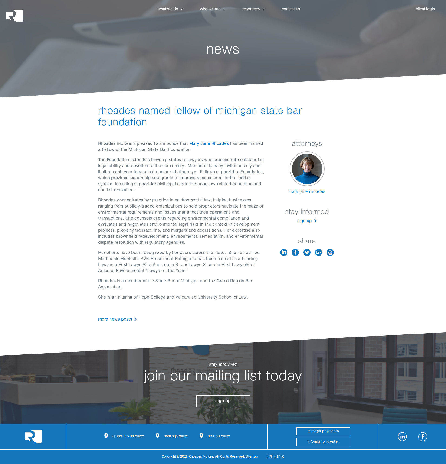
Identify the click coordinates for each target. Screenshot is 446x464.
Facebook (295, 252)
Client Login (425, 9)
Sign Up (304, 221)
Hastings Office (176, 436)
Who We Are (210, 9)
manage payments (323, 431)
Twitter (307, 252)
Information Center (323, 442)
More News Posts (115, 320)
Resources (251, 9)
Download (330, 252)
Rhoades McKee (14, 16)
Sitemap (252, 456)
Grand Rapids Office (128, 436)
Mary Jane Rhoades (209, 144)
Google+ (318, 252)
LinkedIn (283, 252)
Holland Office (219, 436)
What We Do (168, 9)
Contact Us (291, 9)
